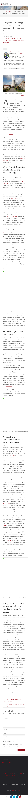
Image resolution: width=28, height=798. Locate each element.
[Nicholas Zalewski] (6, 55)
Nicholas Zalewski (14, 52)
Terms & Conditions (14, 777)
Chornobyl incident (14, 198)
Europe (11, 38)
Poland (7, 42)
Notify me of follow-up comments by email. (13, 744)
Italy (13, 40)
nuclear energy (17, 40)
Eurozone (11, 134)
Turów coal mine (6, 503)
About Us (11, 773)
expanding (14, 228)
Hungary (9, 40)
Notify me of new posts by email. (11, 746)
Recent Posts (10, 48)
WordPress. (18, 790)
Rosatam (4, 525)
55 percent (5, 232)
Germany (5, 40)
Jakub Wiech (11, 455)
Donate (8, 775)
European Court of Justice (12, 216)
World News (8, 11)
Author (4, 48)
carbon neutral (18, 374)
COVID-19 (7, 38)
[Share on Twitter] (14, 796)
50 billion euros (9, 386)
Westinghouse (6, 462)
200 (14, 654)
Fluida (13, 790)
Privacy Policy (16, 775)
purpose (9, 540)
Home (4, 773)
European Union (17, 38)
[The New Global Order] (7, 3)
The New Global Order (20, 53)
